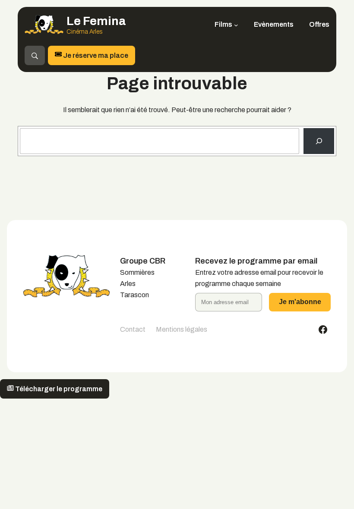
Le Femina (96, 21)
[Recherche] (318, 141)
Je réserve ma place (95, 55)
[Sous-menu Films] (236, 24)
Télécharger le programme (58, 389)
